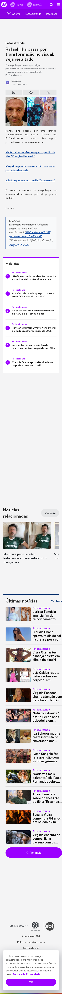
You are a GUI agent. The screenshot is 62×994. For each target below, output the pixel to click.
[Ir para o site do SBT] (49, 926)
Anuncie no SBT (31, 936)
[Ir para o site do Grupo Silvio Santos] (25, 926)
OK (31, 982)
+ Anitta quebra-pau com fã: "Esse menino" (30, 180)
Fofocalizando (15, 43)
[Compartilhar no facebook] (31, 92)
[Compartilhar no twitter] (48, 92)
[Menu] (58, 4)
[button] (27, 544)
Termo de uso (31, 948)
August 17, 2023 (19, 244)
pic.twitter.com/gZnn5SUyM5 (25, 236)
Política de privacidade (31, 942)
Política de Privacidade (26, 974)
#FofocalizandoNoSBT (37, 232)
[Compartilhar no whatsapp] (14, 92)
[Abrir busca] (51, 4)
